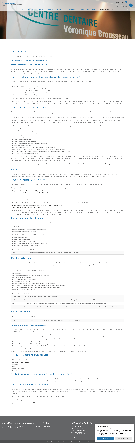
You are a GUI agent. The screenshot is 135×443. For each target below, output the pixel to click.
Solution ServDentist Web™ (47, 441)
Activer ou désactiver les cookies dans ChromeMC (25, 195)
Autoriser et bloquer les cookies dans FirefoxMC (25, 197)
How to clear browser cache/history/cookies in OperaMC (27, 199)
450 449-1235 (119, 2)
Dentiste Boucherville (29, 9)
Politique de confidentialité (107, 9)
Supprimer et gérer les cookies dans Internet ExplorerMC (27, 191)
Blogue (81, 9)
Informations (71, 9)
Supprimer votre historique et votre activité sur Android (27, 207)
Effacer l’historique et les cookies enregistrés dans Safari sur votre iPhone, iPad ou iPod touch (37, 205)
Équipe (41, 9)
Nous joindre (91, 9)
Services (59, 9)
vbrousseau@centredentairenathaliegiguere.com (26, 402)
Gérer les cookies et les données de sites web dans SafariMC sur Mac (30, 193)
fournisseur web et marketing (24, 362)
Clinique (50, 9)
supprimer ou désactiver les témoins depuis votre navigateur (87, 176)
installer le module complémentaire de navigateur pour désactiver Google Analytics (56, 300)
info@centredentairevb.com (44, 426)
